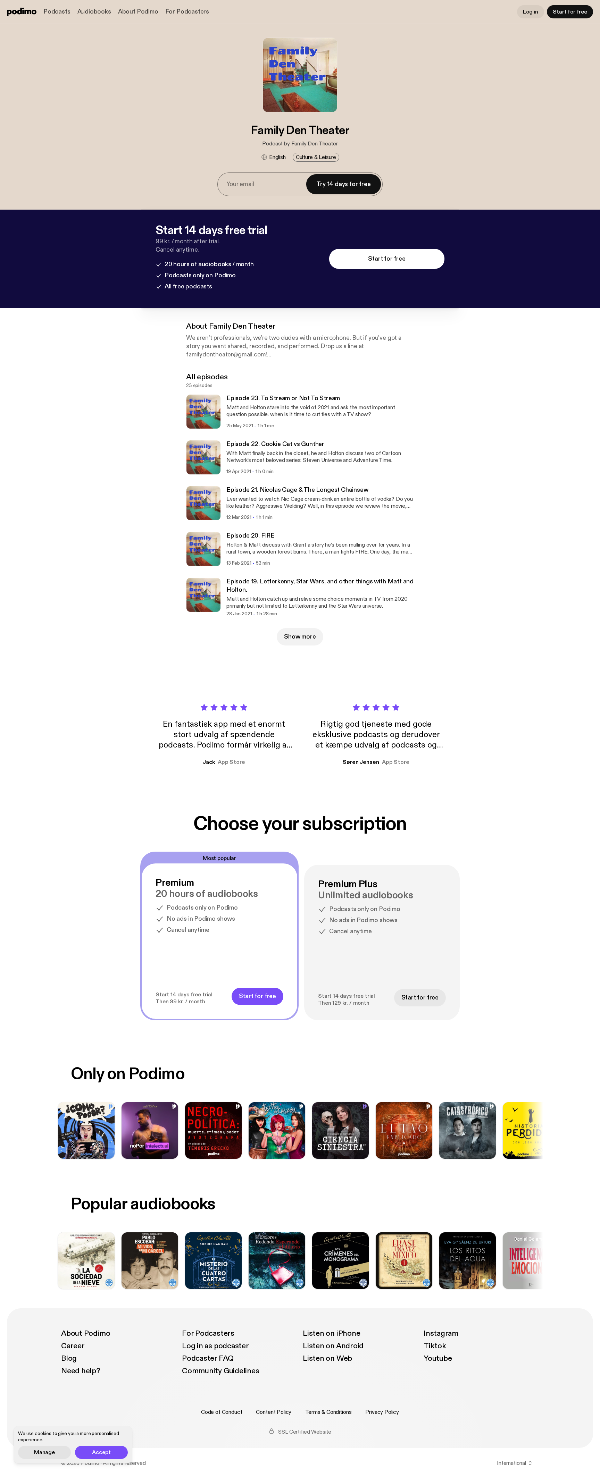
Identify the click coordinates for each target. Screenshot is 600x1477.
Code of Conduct (221, 1412)
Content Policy (273, 1412)
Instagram (441, 1333)
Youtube (438, 1358)
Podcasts (56, 12)
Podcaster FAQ (208, 1358)
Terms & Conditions (328, 1412)
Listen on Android (333, 1346)
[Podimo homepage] (21, 12)
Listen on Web (327, 1358)
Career (73, 1346)
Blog (69, 1358)
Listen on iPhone (331, 1333)
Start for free (570, 11)
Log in (530, 11)
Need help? (80, 1371)
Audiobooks (94, 12)
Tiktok (435, 1346)
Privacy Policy (382, 1412)
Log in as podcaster (215, 1346)
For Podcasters (187, 12)
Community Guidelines (220, 1371)
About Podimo (138, 12)
